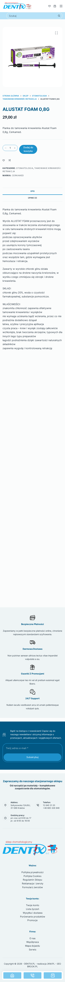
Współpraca (32, 942)
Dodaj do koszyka (28, 149)
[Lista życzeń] (49, 6)
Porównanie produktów (32, 916)
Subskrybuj (32, 757)
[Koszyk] (55, 6)
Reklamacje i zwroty (32, 883)
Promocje (32, 920)
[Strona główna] (12, 975)
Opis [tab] (32, 191)
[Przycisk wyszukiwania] (59, 16)
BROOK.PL (32, 966)
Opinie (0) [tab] (32, 198)
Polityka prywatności (32, 872)
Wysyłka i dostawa (32, 912)
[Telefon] (33, 975)
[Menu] (61, 6)
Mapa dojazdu (32, 945)
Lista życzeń (32, 909)
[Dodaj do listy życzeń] (4, 160)
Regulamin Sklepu (32, 879)
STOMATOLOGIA (24, 168)
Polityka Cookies (32, 876)
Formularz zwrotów (32, 887)
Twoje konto (32, 905)
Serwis (32, 949)
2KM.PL (51, 963)
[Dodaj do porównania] (9, 160)
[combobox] (31, 15)
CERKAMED (18, 175)
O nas (32, 938)
